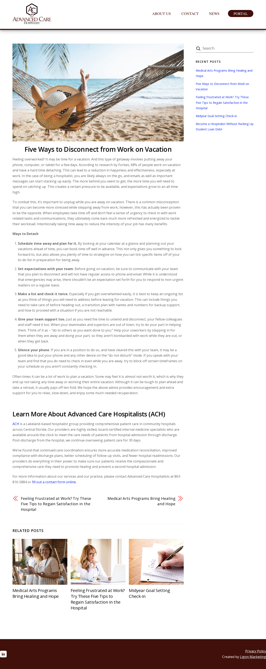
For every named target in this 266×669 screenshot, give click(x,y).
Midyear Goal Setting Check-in (216, 116)
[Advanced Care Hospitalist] (31, 22)
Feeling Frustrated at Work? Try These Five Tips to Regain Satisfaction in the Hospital (56, 504)
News (214, 13)
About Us (161, 13)
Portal (241, 13)
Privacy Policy (255, 651)
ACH (15, 424)
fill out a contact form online (54, 482)
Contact (190, 13)
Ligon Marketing (253, 656)
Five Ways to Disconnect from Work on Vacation (98, 149)
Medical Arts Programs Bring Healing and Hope (141, 501)
